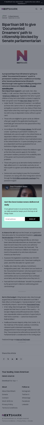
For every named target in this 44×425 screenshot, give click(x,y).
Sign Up (32, 219)
